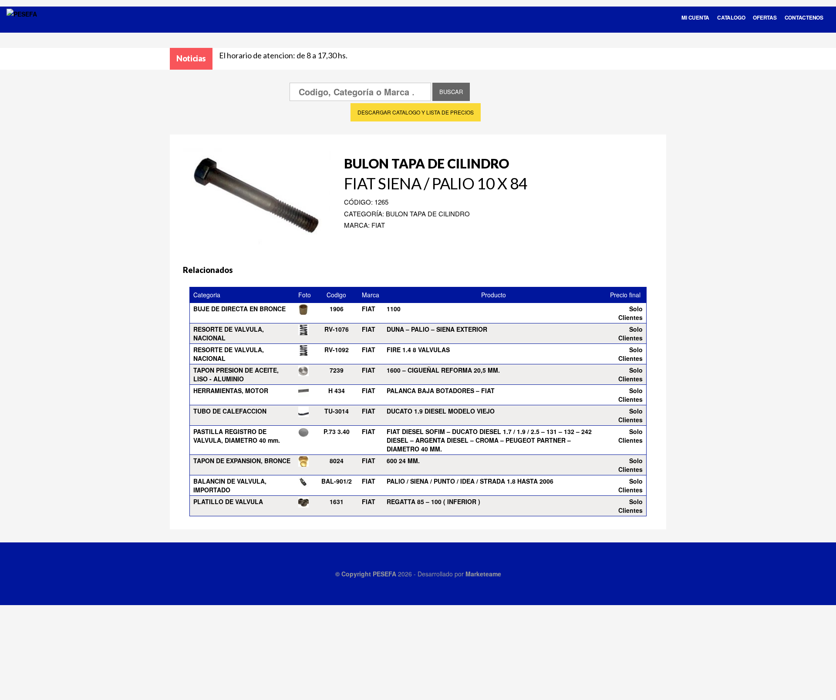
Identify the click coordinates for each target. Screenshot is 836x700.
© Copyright (354, 573)
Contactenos (804, 17)
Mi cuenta (695, 17)
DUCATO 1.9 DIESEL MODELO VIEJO (441, 411)
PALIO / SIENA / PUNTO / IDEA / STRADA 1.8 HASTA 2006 (470, 481)
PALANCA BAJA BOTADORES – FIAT (441, 390)
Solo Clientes (630, 313)
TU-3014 (336, 411)
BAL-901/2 (336, 481)
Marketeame (483, 573)
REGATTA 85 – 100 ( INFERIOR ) (433, 501)
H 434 (336, 390)
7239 (337, 370)
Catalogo (731, 17)
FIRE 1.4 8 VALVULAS (418, 349)
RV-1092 (336, 349)
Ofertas (764, 17)
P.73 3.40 (337, 431)
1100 (394, 308)
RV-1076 (336, 329)
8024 (337, 460)
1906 (337, 308)
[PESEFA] (22, 25)
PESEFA (384, 573)
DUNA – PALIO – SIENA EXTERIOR (437, 329)
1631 (337, 501)
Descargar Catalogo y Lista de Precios (415, 112)
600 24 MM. (403, 460)
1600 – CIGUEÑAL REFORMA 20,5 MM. (443, 370)
